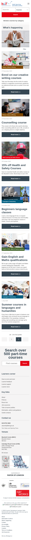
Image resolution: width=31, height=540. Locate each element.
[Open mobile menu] (28, 3)
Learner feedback (7, 381)
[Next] (25, 339)
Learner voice (6, 387)
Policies (4, 400)
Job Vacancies (6, 532)
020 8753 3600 (6, 423)
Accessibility (5, 524)
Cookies (4, 528)
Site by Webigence (7, 536)
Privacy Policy (5, 526)
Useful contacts (6, 412)
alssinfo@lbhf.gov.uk (8, 425)
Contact (4, 522)
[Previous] (4, 339)
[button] (9, 504)
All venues (5, 452)
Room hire (5, 402)
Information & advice (7, 518)
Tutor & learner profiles (8, 407)
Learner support (6, 384)
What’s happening (6, 520)
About (3, 397)
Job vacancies (6, 405)
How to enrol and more (8, 379)
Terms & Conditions (7, 530)
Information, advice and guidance (11, 410)
